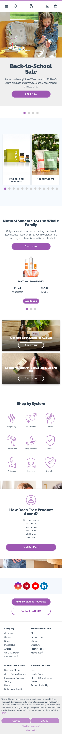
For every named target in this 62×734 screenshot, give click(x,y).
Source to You (11, 656)
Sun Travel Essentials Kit (31, 281)
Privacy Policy (31, 730)
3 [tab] (33, 113)
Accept (16, 720)
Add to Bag (31, 301)
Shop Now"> (27, 333)
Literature (35, 645)
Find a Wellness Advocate (31, 601)
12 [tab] (52, 188)
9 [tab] (39, 188)
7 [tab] (31, 188)
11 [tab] (48, 188)
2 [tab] (28, 113)
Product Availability (39, 685)
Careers (7, 637)
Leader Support (38, 674)
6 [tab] (26, 188)
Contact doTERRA (31, 611)
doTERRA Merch (11, 652)
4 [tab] (37, 113)
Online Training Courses (15, 674)
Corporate (8, 633)
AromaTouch (37, 652)
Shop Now (31, 94)
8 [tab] (35, 188)
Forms (7, 685)
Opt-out (45, 720)
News (7, 641)
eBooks (34, 641)
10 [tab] (44, 188)
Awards (7, 649)
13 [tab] (57, 188)
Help (33, 670)
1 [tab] (24, 113)
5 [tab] (22, 188)
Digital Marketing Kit (13, 689)
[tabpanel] (31, 59)
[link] (47, 6)
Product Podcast (38, 649)
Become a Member (13, 670)
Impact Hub (9, 645)
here (3, 713)
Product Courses (38, 637)
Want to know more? (31, 726)
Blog (33, 633)
